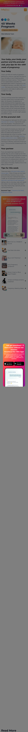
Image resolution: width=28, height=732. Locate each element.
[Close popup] (23, 345)
